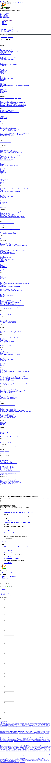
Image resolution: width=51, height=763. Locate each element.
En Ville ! (1, 372)
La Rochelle (31, 733)
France (23, 731)
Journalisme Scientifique (4, 130)
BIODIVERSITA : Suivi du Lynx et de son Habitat (26, 757)
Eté (29, 729)
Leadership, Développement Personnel (6, 102)
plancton (34, 737)
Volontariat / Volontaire (24, 747)
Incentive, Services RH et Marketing (6, 237)
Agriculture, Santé (3, 219)
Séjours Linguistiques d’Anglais (4, 741)
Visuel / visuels (7, 747)
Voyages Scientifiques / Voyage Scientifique (40, 747)
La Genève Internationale (4, 64)
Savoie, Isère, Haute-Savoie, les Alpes (6, 155)
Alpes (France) (16, 724)
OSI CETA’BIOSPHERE (4, 463)
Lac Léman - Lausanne (4, 63)
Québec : (4, 13)
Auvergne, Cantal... (3, 52)
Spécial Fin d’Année (16, 761)
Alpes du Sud (2, 340)
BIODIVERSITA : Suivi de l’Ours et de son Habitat (39, 760)
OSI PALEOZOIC (3, 466)
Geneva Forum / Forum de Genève (6, 762)
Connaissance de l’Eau (4, 478)
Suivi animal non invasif (4, 479)
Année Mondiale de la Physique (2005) (12, 726)
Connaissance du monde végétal (5, 482)
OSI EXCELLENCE (3, 472)
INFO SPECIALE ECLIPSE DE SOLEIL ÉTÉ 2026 (44, 749)
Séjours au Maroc (16, 740)
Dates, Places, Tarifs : (5, 17)
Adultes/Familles (8, 724)
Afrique (11, 724)
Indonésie (1, 89)
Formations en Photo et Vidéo (5, 406)
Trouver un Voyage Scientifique (7, 20)
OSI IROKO (2, 474)
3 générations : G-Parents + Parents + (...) (6, 245)
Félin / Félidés (7, 731)
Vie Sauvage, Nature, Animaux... (5, 98)
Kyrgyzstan (19, 733)
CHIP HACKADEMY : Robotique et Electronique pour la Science (14, 759)
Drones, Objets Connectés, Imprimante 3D (7, 104)
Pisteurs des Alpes (26, 737)
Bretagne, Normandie (3, 341)
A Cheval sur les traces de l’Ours (9, 723)
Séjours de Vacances (21, 740)
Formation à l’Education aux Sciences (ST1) (7, 407)
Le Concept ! (4, 26)
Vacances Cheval (8, 744)
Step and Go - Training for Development (18, 762)
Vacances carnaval (3, 744)
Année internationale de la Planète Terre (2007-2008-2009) (9, 725)
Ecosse (1, 175)
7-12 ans (47, 750)
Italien (1, 424)
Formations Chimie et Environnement (6, 410)
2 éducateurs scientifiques (35, 748)
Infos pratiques (4, 24)
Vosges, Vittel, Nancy (3, 59)
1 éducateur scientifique (47, 747)
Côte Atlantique (2, 50)
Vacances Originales (40, 745)
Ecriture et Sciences (11, 750)
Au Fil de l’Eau (45, 726)
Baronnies (2, 202)
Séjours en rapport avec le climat (46, 740)
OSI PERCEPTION (3, 460)
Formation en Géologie (4, 408)
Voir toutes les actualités (8, 563)
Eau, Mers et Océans (3, 101)
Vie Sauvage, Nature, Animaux (5, 299)
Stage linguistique (9, 760)
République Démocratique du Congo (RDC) (7, 85)
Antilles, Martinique (3, 55)
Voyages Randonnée (2, 723)
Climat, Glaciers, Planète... (4, 103)
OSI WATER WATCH (4, 464)
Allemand (13, 724)
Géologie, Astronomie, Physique (5, 212)
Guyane (33, 731)
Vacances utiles (43, 746)
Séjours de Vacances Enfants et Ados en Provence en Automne (30, 740)
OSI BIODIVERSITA (3, 461)
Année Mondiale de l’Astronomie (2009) (43, 725)
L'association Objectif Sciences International (9, 576)
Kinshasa (1, 453)
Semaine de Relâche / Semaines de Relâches (19, 741)
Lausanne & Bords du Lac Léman (5, 152)
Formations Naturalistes (4, 405)
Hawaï (40, 731)
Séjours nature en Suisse (10, 741)
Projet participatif (29, 738)
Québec (41, 738)
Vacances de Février (16, 744)
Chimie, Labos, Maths (3, 100)
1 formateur (1, 748)
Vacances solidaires (35, 746)
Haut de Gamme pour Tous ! (29, 0)
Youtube (1, 750)
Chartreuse (2, 163)
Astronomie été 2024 (36, 726)
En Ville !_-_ (2, 94)
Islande (1, 69)
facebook (6, 748)
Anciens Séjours (3, 142)
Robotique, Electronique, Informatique (6, 217)
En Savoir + (47, 498)
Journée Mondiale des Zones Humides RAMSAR (12, 733)
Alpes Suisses (2, 62)
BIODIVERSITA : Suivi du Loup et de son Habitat (14, 757)
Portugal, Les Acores (3, 352)
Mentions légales (5, 578)
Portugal (1, 68)
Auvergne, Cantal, (3, 252)
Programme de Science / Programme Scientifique (17, 738)
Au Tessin (2, 65)
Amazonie (28, 724)
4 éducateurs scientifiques (5, 750)
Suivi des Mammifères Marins (5, 481)
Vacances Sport (39, 746)
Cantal (1, 203)
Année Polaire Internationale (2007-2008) (22, 726)
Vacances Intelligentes (35, 745)
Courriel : (4, 12)
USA (1, 76)
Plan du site (4, 589)
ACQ (3, 724)
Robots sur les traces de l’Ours (42, 739)
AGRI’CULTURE (13, 760)
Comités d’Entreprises (3, 135)
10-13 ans (1, 117)
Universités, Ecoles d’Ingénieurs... (5, 391)
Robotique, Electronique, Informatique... (6, 105)
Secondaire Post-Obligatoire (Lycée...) (6, 390)
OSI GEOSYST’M (3, 465)
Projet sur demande (34, 738)
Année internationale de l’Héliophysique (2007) (21, 725)
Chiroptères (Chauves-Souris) (5, 480)
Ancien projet (32, 724)
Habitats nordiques (37, 731)
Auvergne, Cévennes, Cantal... (5, 337)
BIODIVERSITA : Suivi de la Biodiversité (33, 749)
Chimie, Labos (2, 213)
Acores (42, 723)
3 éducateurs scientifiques (24, 749)
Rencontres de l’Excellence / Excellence (34, 739)
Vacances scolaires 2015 (24, 746)
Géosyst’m (28, 731)
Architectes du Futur (29, 726)
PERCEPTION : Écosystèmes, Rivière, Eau (14, 749)
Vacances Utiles (46, 746)
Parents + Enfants (3, 243)
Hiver (44, 731)
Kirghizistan (2, 90)
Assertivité (33, 726)
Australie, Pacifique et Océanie (5, 354)
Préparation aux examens (4, 409)
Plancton (31, 737)
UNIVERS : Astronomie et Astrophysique (13, 748)
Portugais (36, 737)
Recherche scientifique (27, 739)
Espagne (1, 71)
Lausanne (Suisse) (38, 733)
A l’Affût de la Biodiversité (32, 723)
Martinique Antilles (3, 159)
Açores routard (45, 723)
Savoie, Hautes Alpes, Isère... (5, 51)
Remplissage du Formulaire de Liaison (8, 572)
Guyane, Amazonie (3, 56)
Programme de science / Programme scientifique (6, 738)
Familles (1, 121)
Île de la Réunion (3, 54)
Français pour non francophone (17, 731)
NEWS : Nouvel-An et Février (6, 30)
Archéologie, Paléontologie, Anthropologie (7, 378)
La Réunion (22, 733)
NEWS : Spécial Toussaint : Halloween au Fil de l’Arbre (10, 31)
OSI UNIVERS (2, 469)
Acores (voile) (17, 750)
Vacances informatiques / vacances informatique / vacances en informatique (15, 745)
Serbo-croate (25, 741)
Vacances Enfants (29, 744)
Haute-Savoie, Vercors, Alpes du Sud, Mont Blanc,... (26, 750)
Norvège (1, 72)
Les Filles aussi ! (21, 0)
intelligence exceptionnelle (37, 732)
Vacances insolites (30, 745)
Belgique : (4, 15)
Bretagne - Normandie (3, 49)
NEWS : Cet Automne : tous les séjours (7, 29)
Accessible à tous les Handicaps (13, 0)
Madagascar (2, 84)
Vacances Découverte (24, 744)
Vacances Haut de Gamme (3, 745)
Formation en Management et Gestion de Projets (8, 411)
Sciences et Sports (3, 127)
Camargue (2, 162)
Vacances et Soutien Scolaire (4, 129)
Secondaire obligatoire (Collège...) (5, 389)
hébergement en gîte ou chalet (5, 126)
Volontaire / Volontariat (19, 747)
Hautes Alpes (2, 432)
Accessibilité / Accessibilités (38, 723)
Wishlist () (2, 1)
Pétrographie (22, 737)
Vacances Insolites (26, 745)
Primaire (1, 388)
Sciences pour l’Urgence (4, 128)
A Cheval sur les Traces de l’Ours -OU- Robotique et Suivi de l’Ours (21, 723)
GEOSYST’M (17, 760)
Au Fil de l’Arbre (41, 726)
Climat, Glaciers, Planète (4, 215)
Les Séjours (4, 22)
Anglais (1, 423)
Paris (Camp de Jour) (41, 759)
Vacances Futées (37, 744)
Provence (1, 48)
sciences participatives (11, 740)
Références (4, 577)
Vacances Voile (3, 747)
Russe (47, 739)
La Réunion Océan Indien (27, 733)
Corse (1, 53)
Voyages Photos (2, 722)
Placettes (29, 737)
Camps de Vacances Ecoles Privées (5, 134)
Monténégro (2, 168)
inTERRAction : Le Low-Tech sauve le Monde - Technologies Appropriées (30, 759)
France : (4, 16)
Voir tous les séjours (5, 541)
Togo (1, 86)
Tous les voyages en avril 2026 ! (4, 721)
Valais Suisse (2, 451)
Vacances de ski (20, 744)
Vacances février (33, 744)
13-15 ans (1, 118)
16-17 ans (23, 755)
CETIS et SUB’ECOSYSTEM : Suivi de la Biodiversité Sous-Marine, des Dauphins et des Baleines (29, 758)
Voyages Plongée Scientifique (30, 747)
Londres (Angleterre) (42, 733)
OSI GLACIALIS (3, 468)
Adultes (1, 120)
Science (3, 740)
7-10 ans (1, 116)
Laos (1, 183)
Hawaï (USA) (42, 731)
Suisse (42, 750)
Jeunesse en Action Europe (3, 733)
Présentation (4, 21)
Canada (1, 77)
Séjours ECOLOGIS (40, 740)
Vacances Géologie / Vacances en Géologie (44, 744)
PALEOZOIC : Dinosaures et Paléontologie (37, 750)
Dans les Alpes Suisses (4, 150)
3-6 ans (41, 748)
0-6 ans (4, 748)
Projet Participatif (25, 738)
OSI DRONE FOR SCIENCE (5, 471)
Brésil (1, 80)
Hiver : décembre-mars (4, 225)
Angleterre (2, 70)
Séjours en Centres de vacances (5, 229)
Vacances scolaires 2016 (30, 746)
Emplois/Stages (37, 0)
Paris (1, 452)
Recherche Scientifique (16, 739)
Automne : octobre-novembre (5, 112)
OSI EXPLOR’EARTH (4, 467)
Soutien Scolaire (3, 138)
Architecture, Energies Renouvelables (6, 106)
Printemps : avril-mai (3, 110)
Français (1, 422)
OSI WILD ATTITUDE (4, 473)
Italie (1, 171)
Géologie (26, 731)
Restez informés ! (4, 0)
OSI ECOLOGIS (3, 470)
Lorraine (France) (47, 733)
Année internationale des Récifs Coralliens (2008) (33, 725)
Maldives (1, 182)
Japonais (48, 732)
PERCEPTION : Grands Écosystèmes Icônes (37, 757)
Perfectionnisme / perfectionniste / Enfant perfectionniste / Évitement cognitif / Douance (10, 737)
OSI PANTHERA (3, 462)
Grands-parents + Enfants (4, 244)
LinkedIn (14, 750)
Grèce (1, 73)
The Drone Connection (4, 483)
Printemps (40, 737)
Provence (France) (38, 738)
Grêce (30, 731)
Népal (1, 92)
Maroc (1, 83)
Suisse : (3, 14)
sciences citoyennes (6, 740)
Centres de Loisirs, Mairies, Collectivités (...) (7, 133)
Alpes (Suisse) (43, 748)
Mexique (1, 79)
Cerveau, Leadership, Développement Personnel (8, 376)
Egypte (1, 189)
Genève (41, 758)
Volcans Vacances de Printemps (12, 747)
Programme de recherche (45, 737)
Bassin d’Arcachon (3, 343)
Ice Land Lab (3, 732)
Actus (3, 23)
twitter (20, 749)
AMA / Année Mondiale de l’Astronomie (22, 724)
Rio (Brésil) (7, 757)
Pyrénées (1, 58)
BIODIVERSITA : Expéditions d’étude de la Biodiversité (11, 758)
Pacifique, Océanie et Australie (5, 191)
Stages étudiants (2, 238)
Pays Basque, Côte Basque (4, 57)
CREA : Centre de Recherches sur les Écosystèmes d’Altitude (26, 760)
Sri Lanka (1, 91)
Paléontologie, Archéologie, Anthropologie (7, 211)
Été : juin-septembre (3, 111)
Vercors (1, 204)
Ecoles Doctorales (3, 392)
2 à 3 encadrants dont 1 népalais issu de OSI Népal (24, 748)
